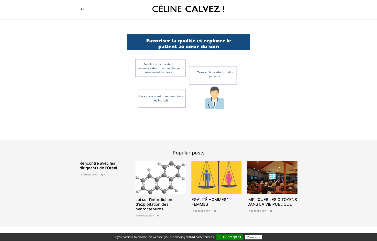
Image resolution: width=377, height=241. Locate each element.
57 (105, 174)
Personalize (253, 237)
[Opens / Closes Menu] (294, 9)
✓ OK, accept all (229, 237)
